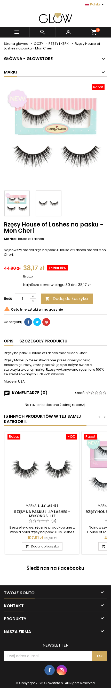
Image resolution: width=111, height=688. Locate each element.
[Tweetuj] (37, 322)
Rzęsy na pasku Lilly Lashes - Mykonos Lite (42, 513)
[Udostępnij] (28, 322)
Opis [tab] (8, 341)
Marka (10, 239)
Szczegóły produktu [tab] (43, 341)
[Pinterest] (46, 322)
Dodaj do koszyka (66, 299)
